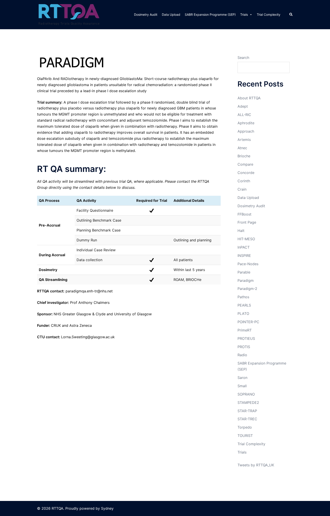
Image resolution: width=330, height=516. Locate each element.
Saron (242, 377)
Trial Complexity (268, 14)
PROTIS (244, 347)
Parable (244, 272)
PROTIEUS (246, 338)
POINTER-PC (248, 322)
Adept (243, 106)
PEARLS (244, 305)
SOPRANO (246, 394)
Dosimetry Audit (145, 14)
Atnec (242, 148)
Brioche (244, 156)
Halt (241, 230)
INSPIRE (244, 255)
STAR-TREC (247, 419)
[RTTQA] (69, 14)
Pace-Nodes (248, 264)
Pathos (243, 297)
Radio (242, 355)
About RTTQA (249, 98)
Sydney (107, 508)
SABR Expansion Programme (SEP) (210, 14)
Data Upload (171, 14)
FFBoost (244, 214)
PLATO (243, 313)
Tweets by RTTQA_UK (256, 465)
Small (242, 386)
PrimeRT (245, 330)
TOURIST (245, 435)
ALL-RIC (244, 114)
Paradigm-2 (247, 288)
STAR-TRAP (247, 411)
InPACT (244, 247)
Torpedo (245, 427)
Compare (245, 164)
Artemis (244, 139)
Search (243, 57)
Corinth (244, 181)
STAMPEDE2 (248, 402)
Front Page (247, 222)
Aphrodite (246, 123)
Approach (246, 131)
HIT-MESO (246, 239)
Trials (244, 14)
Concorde (246, 172)
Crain (242, 189)
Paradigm (246, 280)
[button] (291, 14)
